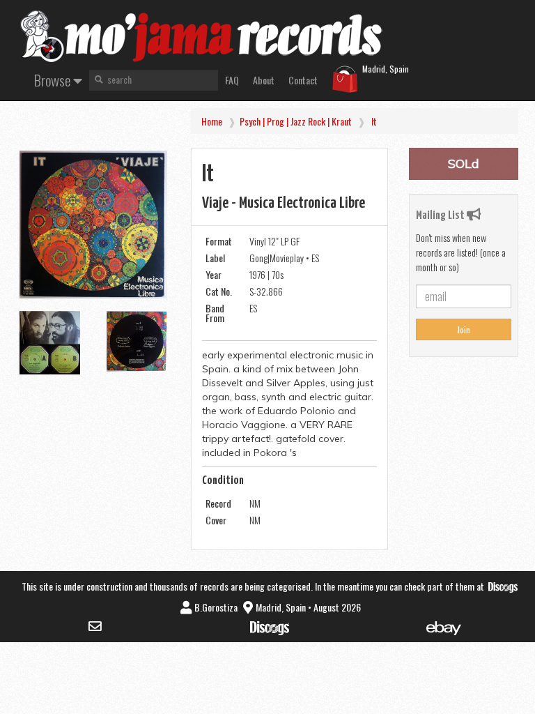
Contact (303, 80)
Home (211, 121)
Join (463, 329)
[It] (93, 224)
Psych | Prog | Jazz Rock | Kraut (296, 121)
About (263, 80)
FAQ (232, 80)
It (374, 121)
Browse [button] (53, 80)
